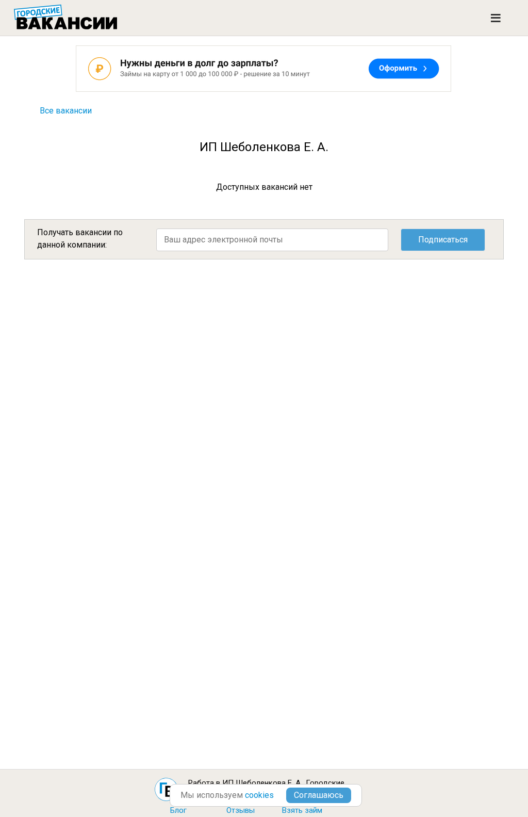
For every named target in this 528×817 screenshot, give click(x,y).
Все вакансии (66, 111)
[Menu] (496, 18)
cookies (259, 795)
